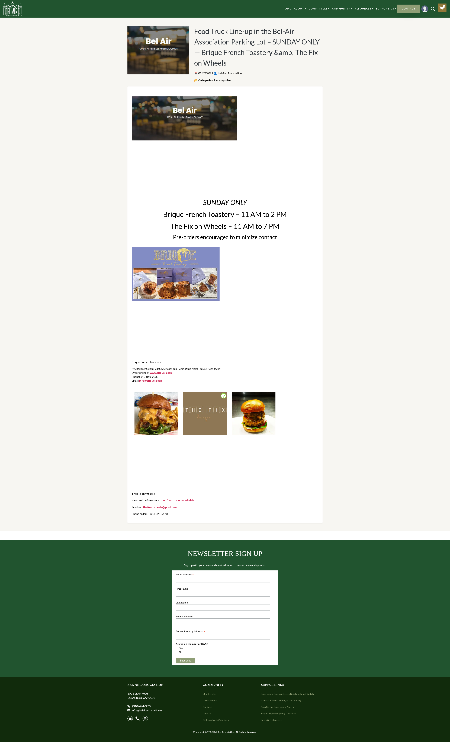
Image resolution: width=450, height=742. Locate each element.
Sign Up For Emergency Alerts (277, 706)
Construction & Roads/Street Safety (281, 700)
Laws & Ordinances (271, 719)
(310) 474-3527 (141, 706)
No (180, 652)
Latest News (210, 700)
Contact (207, 706)
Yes (181, 648)
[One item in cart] (441, 8)
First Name (182, 588)
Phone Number (184, 616)
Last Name (182, 602)
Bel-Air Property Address (190, 631)
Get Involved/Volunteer (216, 719)
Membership (209, 693)
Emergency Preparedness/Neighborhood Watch (287, 693)
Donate (207, 713)
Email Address (185, 574)
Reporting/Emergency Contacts (278, 713)
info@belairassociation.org (148, 710)
